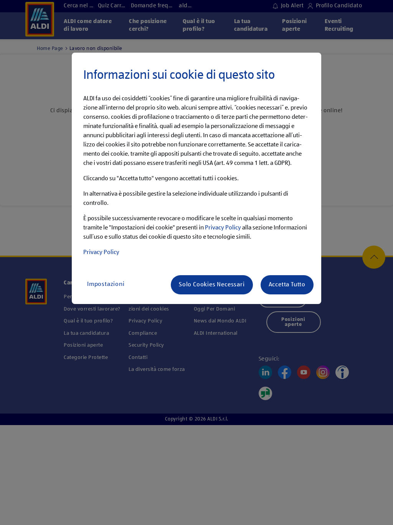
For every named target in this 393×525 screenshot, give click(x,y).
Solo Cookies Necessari (212, 285)
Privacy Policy (223, 228)
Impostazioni (106, 284)
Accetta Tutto (287, 285)
